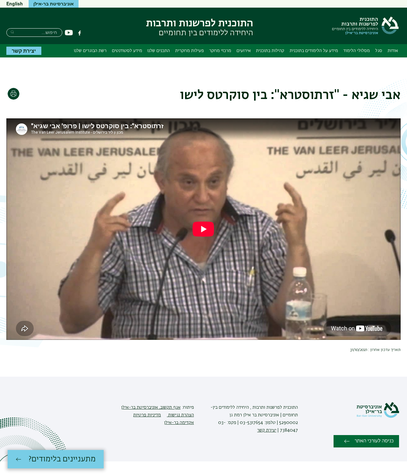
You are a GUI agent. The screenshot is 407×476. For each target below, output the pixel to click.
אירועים (244, 51)
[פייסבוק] (79, 33)
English (14, 3)
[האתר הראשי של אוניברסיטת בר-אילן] (377, 416)
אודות (393, 51)
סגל (378, 51)
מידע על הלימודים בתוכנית (314, 51)
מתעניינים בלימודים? (62, 459)
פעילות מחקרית (189, 51)
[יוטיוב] (69, 33)
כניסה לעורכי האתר (374, 441)
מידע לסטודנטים (127, 51)
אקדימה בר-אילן (179, 422)
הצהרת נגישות (180, 415)
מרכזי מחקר (220, 51)
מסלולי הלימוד (356, 51)
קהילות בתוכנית (270, 51)
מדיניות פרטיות (147, 415)
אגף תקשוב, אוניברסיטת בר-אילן (151, 407)
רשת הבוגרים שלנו (90, 51)
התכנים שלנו (158, 51)
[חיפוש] (12, 32)
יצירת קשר (24, 50)
